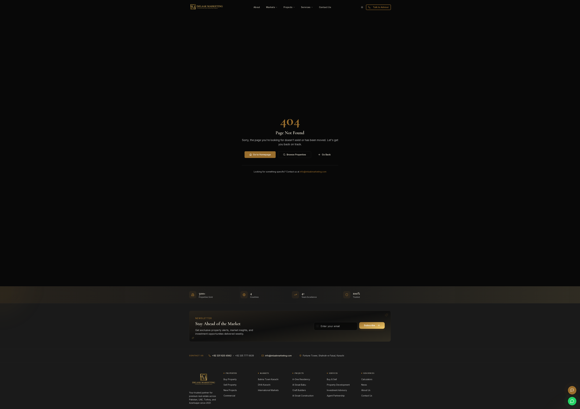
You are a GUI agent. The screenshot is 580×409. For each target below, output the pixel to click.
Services (306, 7)
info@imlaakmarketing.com (313, 171)
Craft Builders (299, 390)
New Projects (230, 390)
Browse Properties (296, 154)
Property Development (338, 384)
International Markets (268, 390)
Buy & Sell (332, 379)
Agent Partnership (336, 395)
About (257, 7)
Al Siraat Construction (303, 395)
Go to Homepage (262, 154)
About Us (365, 390)
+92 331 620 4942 (222, 355)
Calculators (366, 379)
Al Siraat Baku (299, 384)
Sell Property (230, 384)
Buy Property (230, 379)
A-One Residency (301, 379)
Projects (288, 7)
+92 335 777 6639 (244, 355)
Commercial (229, 395)
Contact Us (325, 7)
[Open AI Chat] (572, 390)
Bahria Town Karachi (268, 379)
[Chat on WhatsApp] (572, 401)
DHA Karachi (264, 384)
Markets (270, 7)
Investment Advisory (337, 390)
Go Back (326, 154)
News (364, 384)
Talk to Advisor (381, 7)
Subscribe (369, 325)
